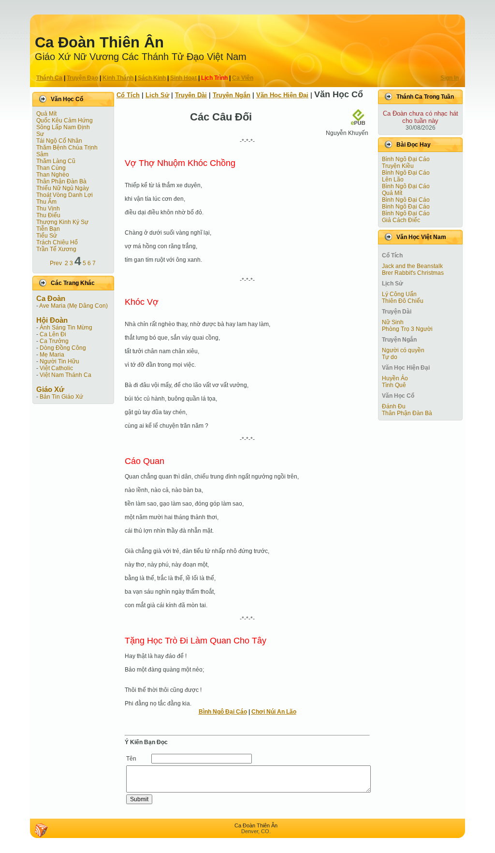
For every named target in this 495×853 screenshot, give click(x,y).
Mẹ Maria (52, 354)
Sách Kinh (152, 78)
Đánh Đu (394, 406)
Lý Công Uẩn (399, 294)
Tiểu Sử (46, 235)
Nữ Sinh (393, 322)
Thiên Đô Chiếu (402, 301)
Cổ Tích (128, 95)
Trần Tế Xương (56, 249)
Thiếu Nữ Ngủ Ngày (62, 188)
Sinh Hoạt (183, 78)
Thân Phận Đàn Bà (61, 181)
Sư (40, 134)
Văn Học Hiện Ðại (282, 95)
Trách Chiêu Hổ (57, 242)
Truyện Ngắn (231, 95)
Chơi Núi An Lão (273, 711)
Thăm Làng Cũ (55, 161)
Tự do (389, 357)
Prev (56, 263)
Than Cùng (51, 168)
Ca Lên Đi (53, 334)
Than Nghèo (52, 174)
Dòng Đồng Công (63, 347)
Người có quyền (403, 350)
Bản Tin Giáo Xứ (61, 396)
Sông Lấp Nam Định (63, 127)
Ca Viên (242, 78)
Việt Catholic (56, 368)
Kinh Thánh (117, 78)
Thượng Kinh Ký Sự (62, 222)
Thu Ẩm (46, 201)
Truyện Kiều (398, 166)
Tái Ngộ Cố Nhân (59, 140)
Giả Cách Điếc (401, 220)
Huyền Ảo (395, 378)
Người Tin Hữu (59, 361)
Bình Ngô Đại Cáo (223, 711)
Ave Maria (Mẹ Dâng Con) (73, 305)
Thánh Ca (49, 78)
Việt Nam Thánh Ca (65, 375)
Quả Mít (46, 113)
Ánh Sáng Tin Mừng (66, 327)
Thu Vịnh (48, 208)
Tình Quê (394, 385)
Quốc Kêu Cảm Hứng (64, 120)
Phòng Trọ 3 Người (407, 329)
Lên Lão (393, 179)
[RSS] (41, 830)
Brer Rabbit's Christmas (413, 272)
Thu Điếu (48, 215)
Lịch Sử (157, 95)
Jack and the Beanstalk (412, 266)
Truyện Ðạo (82, 78)
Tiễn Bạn (48, 228)
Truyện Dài (191, 95)
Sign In (449, 78)
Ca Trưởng (54, 341)
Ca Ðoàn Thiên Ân (99, 42)
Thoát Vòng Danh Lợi (64, 195)
